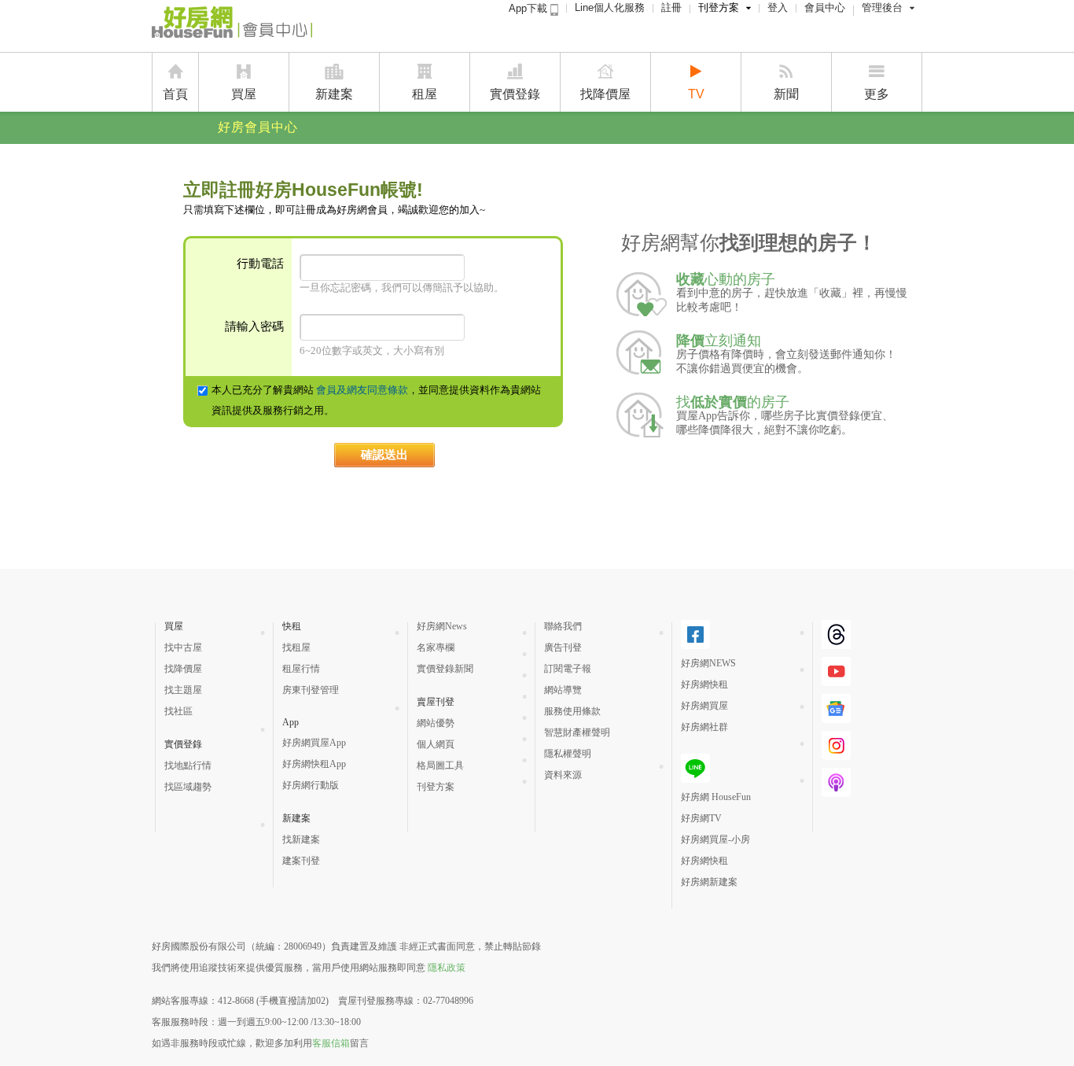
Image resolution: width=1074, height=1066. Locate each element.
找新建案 (301, 839)
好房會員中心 (258, 127)
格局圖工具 (440, 765)
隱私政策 (446, 967)
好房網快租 (704, 684)
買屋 (243, 94)
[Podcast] (836, 790)
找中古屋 (183, 647)
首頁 (175, 94)
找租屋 (296, 647)
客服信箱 (331, 1043)
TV (696, 94)
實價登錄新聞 (445, 668)
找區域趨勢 (187, 786)
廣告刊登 (563, 647)
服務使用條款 (572, 711)
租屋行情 (301, 668)
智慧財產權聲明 (577, 732)
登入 (777, 7)
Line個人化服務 (610, 7)
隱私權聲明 (567, 753)
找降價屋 (605, 94)
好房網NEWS (708, 663)
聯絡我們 (563, 626)
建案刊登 (301, 860)
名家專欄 (435, 647)
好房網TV (701, 818)
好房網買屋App (314, 742)
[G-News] (836, 716)
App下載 (529, 8)
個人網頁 (435, 744)
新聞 (786, 94)
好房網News (442, 626)
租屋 (424, 94)
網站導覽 (563, 689)
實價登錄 (515, 94)
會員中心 (824, 7)
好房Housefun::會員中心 (232, 25)
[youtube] (836, 679)
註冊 (671, 7)
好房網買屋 (704, 705)
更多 (876, 94)
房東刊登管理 (310, 689)
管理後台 (882, 7)
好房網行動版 (310, 785)
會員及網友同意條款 (362, 390)
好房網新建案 (709, 881)
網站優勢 (435, 722)
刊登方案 (718, 7)
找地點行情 (187, 765)
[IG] (836, 753)
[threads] (836, 642)
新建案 (334, 94)
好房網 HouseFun (716, 796)
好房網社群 (704, 726)
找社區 (178, 711)
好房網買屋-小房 (715, 839)
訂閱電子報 (567, 668)
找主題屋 (183, 689)
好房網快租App (314, 763)
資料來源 (563, 774)
